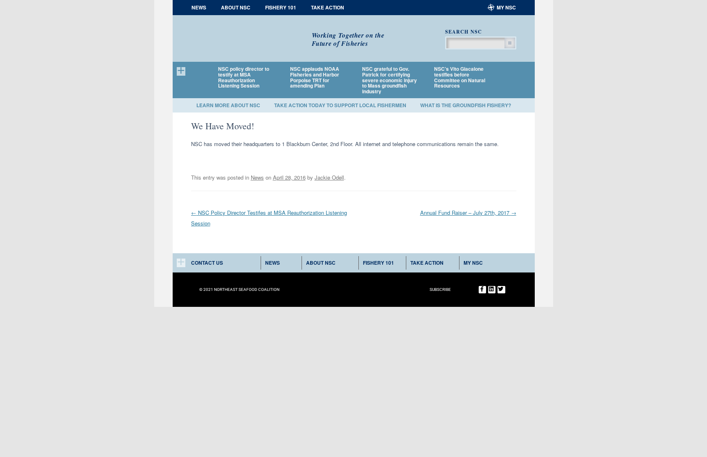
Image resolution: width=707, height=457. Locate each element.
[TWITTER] (501, 289)
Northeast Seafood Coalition (245, 35)
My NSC (506, 7)
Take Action (327, 7)
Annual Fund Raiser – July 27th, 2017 (468, 212)
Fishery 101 (280, 7)
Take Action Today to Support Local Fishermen (340, 105)
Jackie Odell (329, 177)
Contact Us (207, 262)
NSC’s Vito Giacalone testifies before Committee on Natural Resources (459, 77)
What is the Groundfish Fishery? (465, 105)
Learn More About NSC (228, 105)
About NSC (235, 7)
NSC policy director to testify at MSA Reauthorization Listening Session (243, 77)
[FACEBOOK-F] (482, 289)
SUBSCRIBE (440, 289)
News (198, 7)
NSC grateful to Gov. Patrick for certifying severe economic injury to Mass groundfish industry (389, 80)
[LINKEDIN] (491, 289)
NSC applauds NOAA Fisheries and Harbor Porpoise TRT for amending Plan (314, 77)
